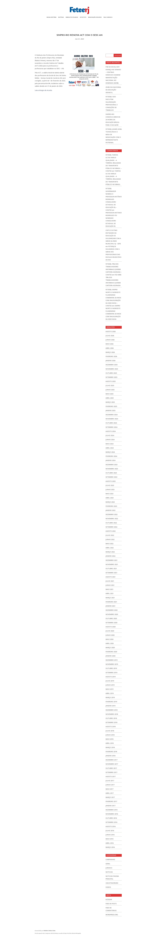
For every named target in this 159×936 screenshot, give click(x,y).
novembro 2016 (112, 814)
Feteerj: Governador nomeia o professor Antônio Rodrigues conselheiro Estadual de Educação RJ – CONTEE (114, 199)
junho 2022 (110, 539)
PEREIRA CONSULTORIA (49, 930)
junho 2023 (110, 489)
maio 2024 (109, 444)
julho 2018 (110, 731)
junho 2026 (110, 340)
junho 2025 (110, 390)
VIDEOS (108, 887)
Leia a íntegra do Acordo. (44, 90)
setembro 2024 (111, 427)
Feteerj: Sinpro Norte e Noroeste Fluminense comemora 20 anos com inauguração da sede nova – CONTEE (113, 298)
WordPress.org (112, 915)
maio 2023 (109, 494)
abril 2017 (110, 793)
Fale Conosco (108, 17)
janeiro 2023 (110, 510)
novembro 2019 (112, 664)
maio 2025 (109, 394)
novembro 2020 (112, 614)
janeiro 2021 (110, 606)
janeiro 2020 (110, 656)
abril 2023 (110, 498)
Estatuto (83, 17)
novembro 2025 (112, 369)
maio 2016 (109, 839)
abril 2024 (110, 448)
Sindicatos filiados (72, 17)
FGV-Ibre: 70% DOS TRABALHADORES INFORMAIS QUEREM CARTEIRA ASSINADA (113, 280)
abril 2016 (110, 843)
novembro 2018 (112, 714)
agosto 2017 (111, 776)
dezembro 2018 (111, 710)
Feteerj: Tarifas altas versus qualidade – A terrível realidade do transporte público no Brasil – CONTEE (114, 163)
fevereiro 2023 (111, 506)
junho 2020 (110, 635)
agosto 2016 (111, 826)
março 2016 (110, 847)
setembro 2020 (111, 623)
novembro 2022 (112, 519)
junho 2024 (110, 440)
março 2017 (110, 797)
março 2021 (110, 598)
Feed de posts (111, 904)
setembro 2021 (111, 573)
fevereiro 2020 (111, 652)
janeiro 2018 (110, 756)
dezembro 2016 (111, 810)
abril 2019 (110, 693)
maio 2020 (109, 639)
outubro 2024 (111, 423)
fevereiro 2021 (111, 602)
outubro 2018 (111, 718)
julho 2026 (110, 336)
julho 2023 (110, 485)
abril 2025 (110, 398)
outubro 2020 (111, 618)
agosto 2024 (111, 431)
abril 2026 (110, 348)
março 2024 (110, 452)
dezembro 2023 (111, 465)
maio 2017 (109, 789)
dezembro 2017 (111, 760)
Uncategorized (112, 883)
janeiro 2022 (110, 556)
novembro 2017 (112, 764)
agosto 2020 (111, 627)
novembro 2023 (112, 469)
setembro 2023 (111, 477)
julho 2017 (110, 781)
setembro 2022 (111, 527)
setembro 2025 (111, 377)
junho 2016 (110, 835)
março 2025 (110, 402)
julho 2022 (110, 535)
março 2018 (110, 747)
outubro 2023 (111, 473)
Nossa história (51, 17)
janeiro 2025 (110, 410)
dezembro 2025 (111, 365)
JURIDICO (109, 868)
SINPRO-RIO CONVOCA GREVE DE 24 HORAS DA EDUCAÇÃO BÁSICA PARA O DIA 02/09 (113, 119)
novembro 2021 (112, 564)
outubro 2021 (111, 569)
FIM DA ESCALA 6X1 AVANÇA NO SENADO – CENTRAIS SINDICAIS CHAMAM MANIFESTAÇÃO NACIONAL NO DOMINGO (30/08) (113, 75)
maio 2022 (109, 544)
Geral (108, 864)
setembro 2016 (111, 822)
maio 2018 (109, 739)
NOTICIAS (109, 872)
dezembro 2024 (111, 415)
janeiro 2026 (110, 361)
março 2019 (110, 697)
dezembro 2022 (111, 514)
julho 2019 (110, 681)
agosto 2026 (111, 331)
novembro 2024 (112, 419)
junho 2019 (110, 685)
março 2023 (110, 502)
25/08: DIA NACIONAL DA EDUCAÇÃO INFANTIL (113, 90)
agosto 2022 (111, 531)
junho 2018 (110, 735)
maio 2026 (109, 344)
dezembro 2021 (111, 560)
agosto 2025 (111, 381)
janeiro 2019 (110, 706)
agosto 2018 (111, 727)
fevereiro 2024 (111, 456)
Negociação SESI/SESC (95, 17)
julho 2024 (110, 435)
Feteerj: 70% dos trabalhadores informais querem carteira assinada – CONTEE (114, 269)
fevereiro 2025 (111, 406)
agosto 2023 (111, 481)
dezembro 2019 (111, 660)
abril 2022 (110, 548)
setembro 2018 (111, 722)
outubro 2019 (111, 668)
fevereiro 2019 (111, 702)
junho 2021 (110, 585)
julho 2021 (110, 581)
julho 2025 (110, 385)
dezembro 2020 (111, 610)
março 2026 (110, 352)
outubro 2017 (111, 768)
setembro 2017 (111, 772)
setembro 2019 (111, 673)
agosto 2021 (111, 577)
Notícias (61, 17)
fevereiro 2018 (111, 752)
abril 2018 (110, 743)
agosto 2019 (111, 677)
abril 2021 (110, 593)
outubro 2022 (111, 523)
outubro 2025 (111, 373)
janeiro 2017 (110, 806)
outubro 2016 (111, 818)
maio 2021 (109, 589)
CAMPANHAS (110, 859)
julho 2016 (110, 831)
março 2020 (110, 648)
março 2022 (110, 552)
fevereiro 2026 (111, 356)
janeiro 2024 (110, 460)
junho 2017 (110, 785)
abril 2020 (110, 643)
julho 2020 (110, 631)
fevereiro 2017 (111, 801)
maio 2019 (109, 689)
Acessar (109, 899)
